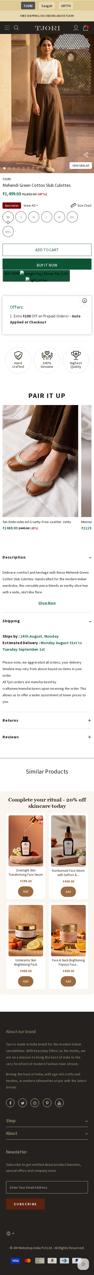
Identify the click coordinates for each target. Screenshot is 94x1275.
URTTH (66, 6)
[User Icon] (76, 27)
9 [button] (42, 168)
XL (59, 217)
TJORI (28, 6)
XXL (72, 217)
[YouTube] (59, 1103)
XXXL (8, 232)
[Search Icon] (19, 27)
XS (8, 217)
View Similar (80, 165)
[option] (47, 103)
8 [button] (38, 168)
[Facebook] (10, 1103)
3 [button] (14, 168)
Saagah (46, 6)
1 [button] (4, 168)
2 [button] (9, 168)
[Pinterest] (47, 1103)
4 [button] (19, 168)
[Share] (85, 155)
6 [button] (28, 168)
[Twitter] (22, 1103)
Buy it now (47, 265)
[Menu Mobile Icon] (6, 28)
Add (25, 891)
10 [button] (47, 168)
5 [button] (23, 168)
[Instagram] (35, 1103)
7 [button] (33, 168)
